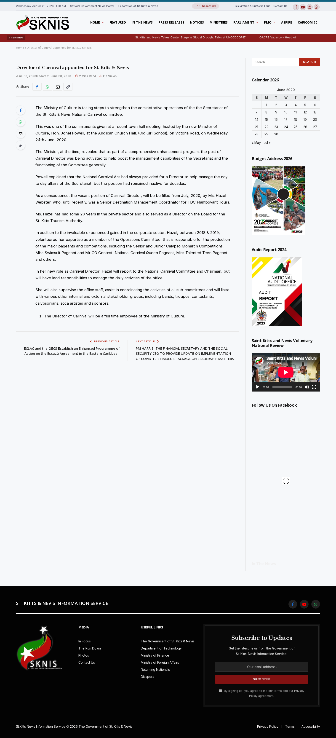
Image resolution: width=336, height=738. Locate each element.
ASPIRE (286, 22)
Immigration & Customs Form (252, 6)
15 (266, 119)
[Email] (20, 133)
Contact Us (280, 6)
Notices (197, 22)
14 (256, 119)
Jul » (267, 143)
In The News (142, 22)
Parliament (243, 22)
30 (276, 134)
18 (295, 119)
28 (257, 134)
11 (295, 112)
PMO (268, 22)
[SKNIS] (42, 22)
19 (305, 119)
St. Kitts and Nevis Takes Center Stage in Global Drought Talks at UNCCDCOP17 (173, 37)
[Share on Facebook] (37, 87)
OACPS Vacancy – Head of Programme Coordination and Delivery (287, 37)
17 (286, 119)
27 (315, 127)
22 (266, 127)
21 (256, 127)
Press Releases (171, 22)
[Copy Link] (67, 87)
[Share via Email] (57, 87)
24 (286, 127)
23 (276, 127)
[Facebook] (20, 110)
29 (266, 134)
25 (295, 127)
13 (315, 112)
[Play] (257, 387)
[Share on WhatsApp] (47, 87)
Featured (117, 22)
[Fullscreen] (314, 387)
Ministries (219, 22)
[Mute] (306, 387)
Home (95, 22)
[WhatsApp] (20, 121)
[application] (286, 372)
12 (305, 112)
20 (315, 119)
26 (305, 127)
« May (256, 143)
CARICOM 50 (307, 22)
